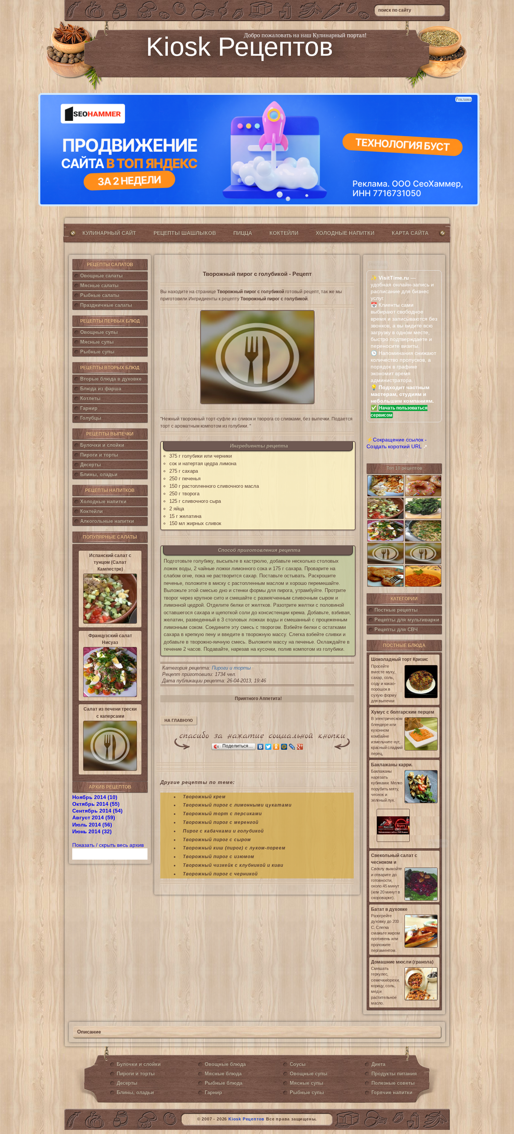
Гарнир (88, 408)
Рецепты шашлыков (185, 233)
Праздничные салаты (106, 305)
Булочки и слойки (102, 445)
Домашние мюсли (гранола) (402, 962)
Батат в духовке (389, 909)
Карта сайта (410, 233)
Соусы (298, 1064)
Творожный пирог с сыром (217, 839)
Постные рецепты (396, 610)
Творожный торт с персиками (222, 813)
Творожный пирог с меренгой (221, 822)
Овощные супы (99, 332)
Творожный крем (204, 796)
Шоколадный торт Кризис (399, 659)
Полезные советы (393, 1083)
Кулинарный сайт (109, 233)
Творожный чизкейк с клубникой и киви (233, 865)
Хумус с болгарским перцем (402, 712)
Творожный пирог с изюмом (218, 856)
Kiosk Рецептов (239, 46)
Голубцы (90, 418)
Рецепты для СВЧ (396, 629)
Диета (378, 1064)
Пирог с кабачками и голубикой (223, 831)
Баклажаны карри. (391, 764)
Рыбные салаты (99, 295)
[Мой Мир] (284, 747)
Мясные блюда (223, 1073)
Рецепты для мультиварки (406, 620)
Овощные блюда (225, 1064)
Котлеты (90, 398)
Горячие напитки (391, 1092)
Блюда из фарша (100, 388)
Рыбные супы (97, 352)
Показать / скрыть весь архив (108, 845)
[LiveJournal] (292, 747)
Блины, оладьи (98, 474)
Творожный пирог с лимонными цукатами (237, 805)
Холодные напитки (345, 233)
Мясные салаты (99, 285)
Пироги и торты (99, 455)
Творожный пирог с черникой (220, 874)
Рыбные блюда (223, 1083)
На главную (178, 720)
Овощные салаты (101, 276)
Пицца (242, 233)
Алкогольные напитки (107, 521)
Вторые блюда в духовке (110, 379)
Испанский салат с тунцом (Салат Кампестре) (110, 562)
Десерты (90, 464)
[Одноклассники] (276, 747)
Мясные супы (97, 342)
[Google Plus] (300, 747)
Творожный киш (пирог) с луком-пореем (234, 848)
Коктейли (283, 233)
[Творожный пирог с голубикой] (257, 357)
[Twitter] (268, 747)
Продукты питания (394, 1073)
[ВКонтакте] (261, 747)
